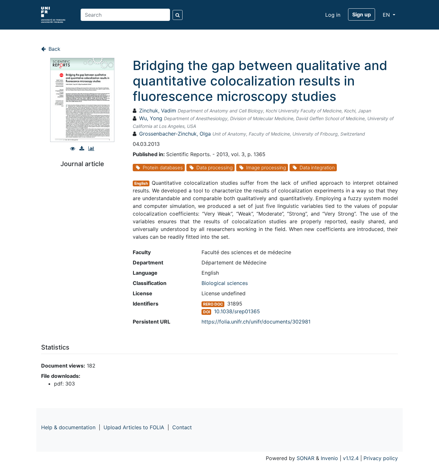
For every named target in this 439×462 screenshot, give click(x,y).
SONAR (305, 458)
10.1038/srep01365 (237, 311)
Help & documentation (68, 427)
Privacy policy (380, 458)
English (141, 183)
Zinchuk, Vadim (157, 110)
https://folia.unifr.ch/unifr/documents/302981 (256, 321)
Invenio (329, 458)
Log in (332, 15)
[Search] (178, 15)
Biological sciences (225, 283)
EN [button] (387, 15)
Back (53, 49)
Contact (182, 427)
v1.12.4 (351, 458)
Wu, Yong (150, 118)
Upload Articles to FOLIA (133, 427)
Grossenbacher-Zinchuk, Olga (175, 133)
